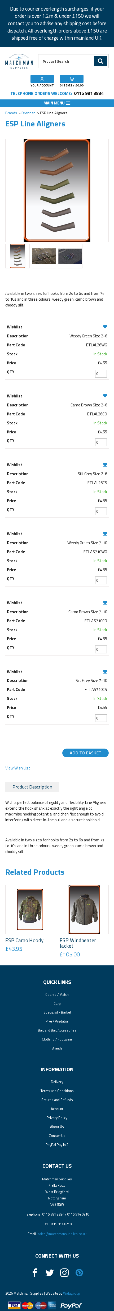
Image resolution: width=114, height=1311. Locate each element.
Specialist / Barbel (57, 1012)
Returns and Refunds (57, 1099)
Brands (11, 113)
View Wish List (17, 768)
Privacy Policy (57, 1117)
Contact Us (57, 1135)
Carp (57, 1003)
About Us (57, 1126)
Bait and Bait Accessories (57, 1030)
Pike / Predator (57, 1021)
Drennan (28, 113)
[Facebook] (34, 1272)
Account (57, 1108)
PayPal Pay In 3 (57, 1144)
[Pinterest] (79, 1272)
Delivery (57, 1081)
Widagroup (71, 1293)
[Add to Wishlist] (57, 327)
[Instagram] (64, 1272)
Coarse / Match (57, 994)
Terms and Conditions (57, 1090)
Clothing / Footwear (57, 1039)
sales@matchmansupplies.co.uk (61, 1233)
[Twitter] (49, 1272)
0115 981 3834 (88, 93)
